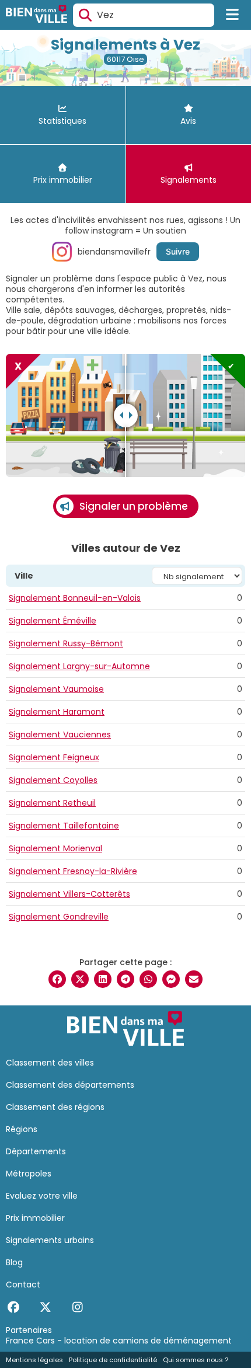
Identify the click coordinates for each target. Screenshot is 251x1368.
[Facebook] (13, 1307)
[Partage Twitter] (80, 979)
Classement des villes (50, 1062)
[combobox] (143, 15)
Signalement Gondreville (59, 917)
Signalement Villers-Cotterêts (69, 894)
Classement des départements (70, 1085)
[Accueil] (36, 15)
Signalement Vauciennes (60, 734)
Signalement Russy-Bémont (66, 643)
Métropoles (28, 1173)
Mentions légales (34, 1359)
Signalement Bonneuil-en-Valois (75, 598)
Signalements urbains (50, 1240)
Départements (36, 1151)
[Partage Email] (194, 979)
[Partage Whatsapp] (148, 979)
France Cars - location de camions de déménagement (119, 1340)
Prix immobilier (35, 1218)
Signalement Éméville (52, 620)
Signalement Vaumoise (56, 689)
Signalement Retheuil (52, 803)
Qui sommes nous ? (195, 1359)
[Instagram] (77, 1307)
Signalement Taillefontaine (64, 825)
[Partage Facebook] (57, 979)
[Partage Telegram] (125, 979)
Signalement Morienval (55, 848)
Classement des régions (55, 1107)
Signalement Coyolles (53, 780)
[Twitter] (45, 1307)
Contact (23, 1284)
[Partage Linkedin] (102, 979)
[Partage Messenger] (171, 979)
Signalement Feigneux (54, 757)
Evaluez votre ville (42, 1196)
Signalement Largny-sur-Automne (79, 666)
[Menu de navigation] (232, 15)
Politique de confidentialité (113, 1359)
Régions (21, 1129)
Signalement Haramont (56, 712)
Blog (14, 1262)
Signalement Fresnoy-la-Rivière (73, 871)
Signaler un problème (133, 506)
